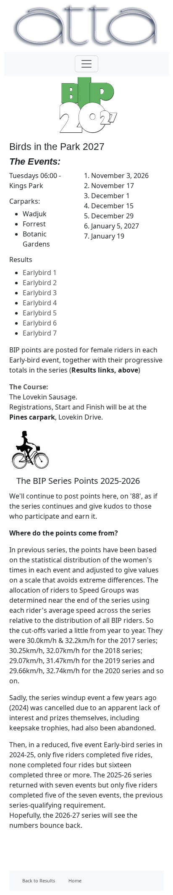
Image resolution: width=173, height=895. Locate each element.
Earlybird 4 (40, 302)
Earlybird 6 (40, 323)
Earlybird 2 (40, 282)
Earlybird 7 (40, 333)
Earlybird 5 (40, 313)
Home (74, 880)
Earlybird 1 (40, 272)
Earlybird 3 (40, 292)
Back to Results (38, 880)
